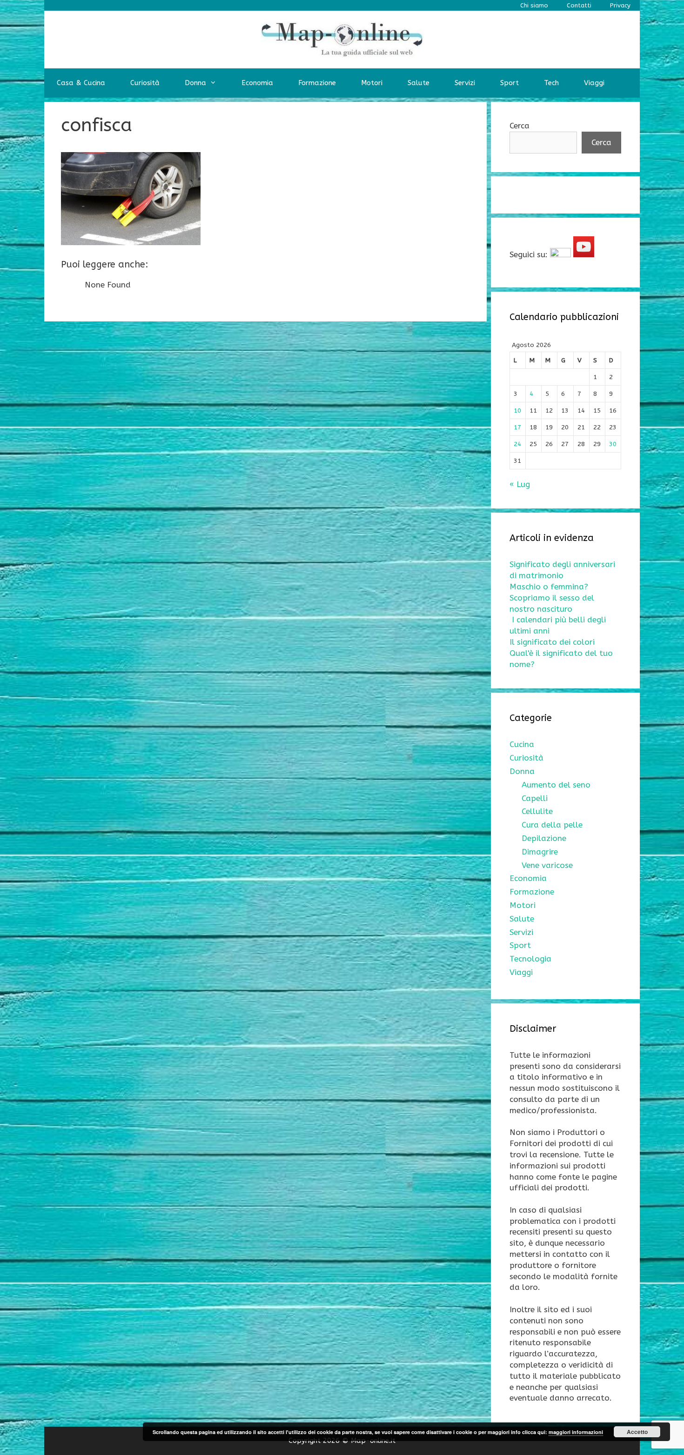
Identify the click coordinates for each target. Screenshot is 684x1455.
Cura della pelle (552, 824)
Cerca (520, 125)
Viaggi (594, 83)
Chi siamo (534, 5)
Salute (418, 83)
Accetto (637, 1432)
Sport (509, 83)
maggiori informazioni (576, 1431)
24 (517, 444)
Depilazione (544, 838)
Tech (551, 83)
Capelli (535, 798)
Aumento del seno (556, 784)
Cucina (522, 744)
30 (613, 444)
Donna (195, 83)
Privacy (620, 5)
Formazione (317, 83)
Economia (257, 83)
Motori (371, 83)
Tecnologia (530, 958)
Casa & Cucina (81, 83)
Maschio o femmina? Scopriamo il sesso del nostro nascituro (552, 598)
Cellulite (537, 811)
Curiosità (145, 83)
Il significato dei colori (552, 642)
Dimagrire (540, 851)
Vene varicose (547, 865)
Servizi (465, 83)
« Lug (520, 484)
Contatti (579, 5)
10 (517, 410)
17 (517, 427)
